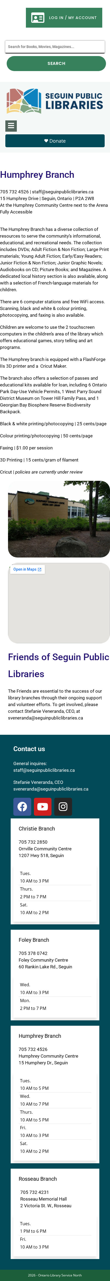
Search (56, 63)
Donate (57, 141)
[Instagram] (63, 807)
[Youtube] (43, 807)
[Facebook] (22, 807)
